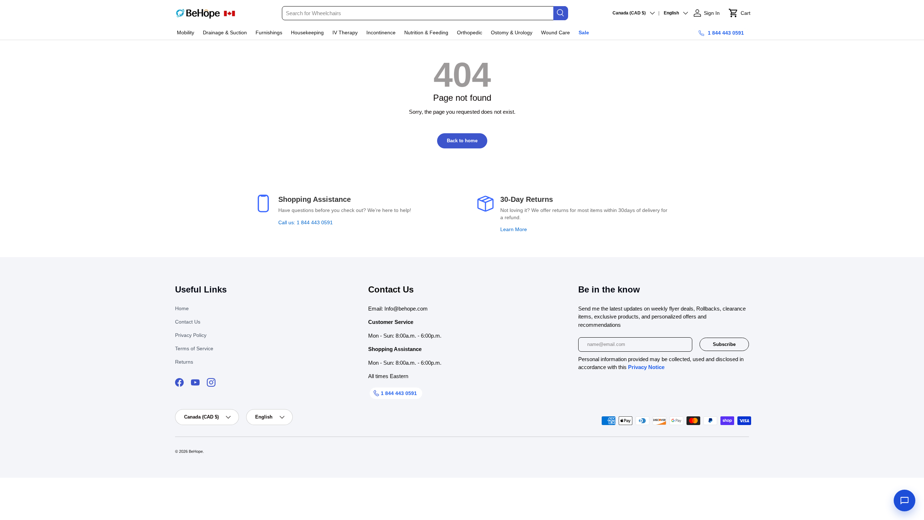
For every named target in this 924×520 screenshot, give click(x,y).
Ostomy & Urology (511, 32)
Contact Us (187, 322)
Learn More (513, 229)
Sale (584, 32)
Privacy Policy (190, 335)
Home (182, 308)
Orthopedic (469, 32)
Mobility (185, 32)
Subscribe (724, 344)
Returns (184, 362)
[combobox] (424, 13)
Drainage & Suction (225, 32)
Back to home (462, 140)
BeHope (196, 451)
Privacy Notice (646, 367)
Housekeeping (307, 32)
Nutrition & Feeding (426, 32)
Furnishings (269, 32)
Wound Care (555, 32)
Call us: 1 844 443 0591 (305, 222)
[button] (739, 13)
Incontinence (381, 32)
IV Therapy (345, 32)
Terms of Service (194, 348)
